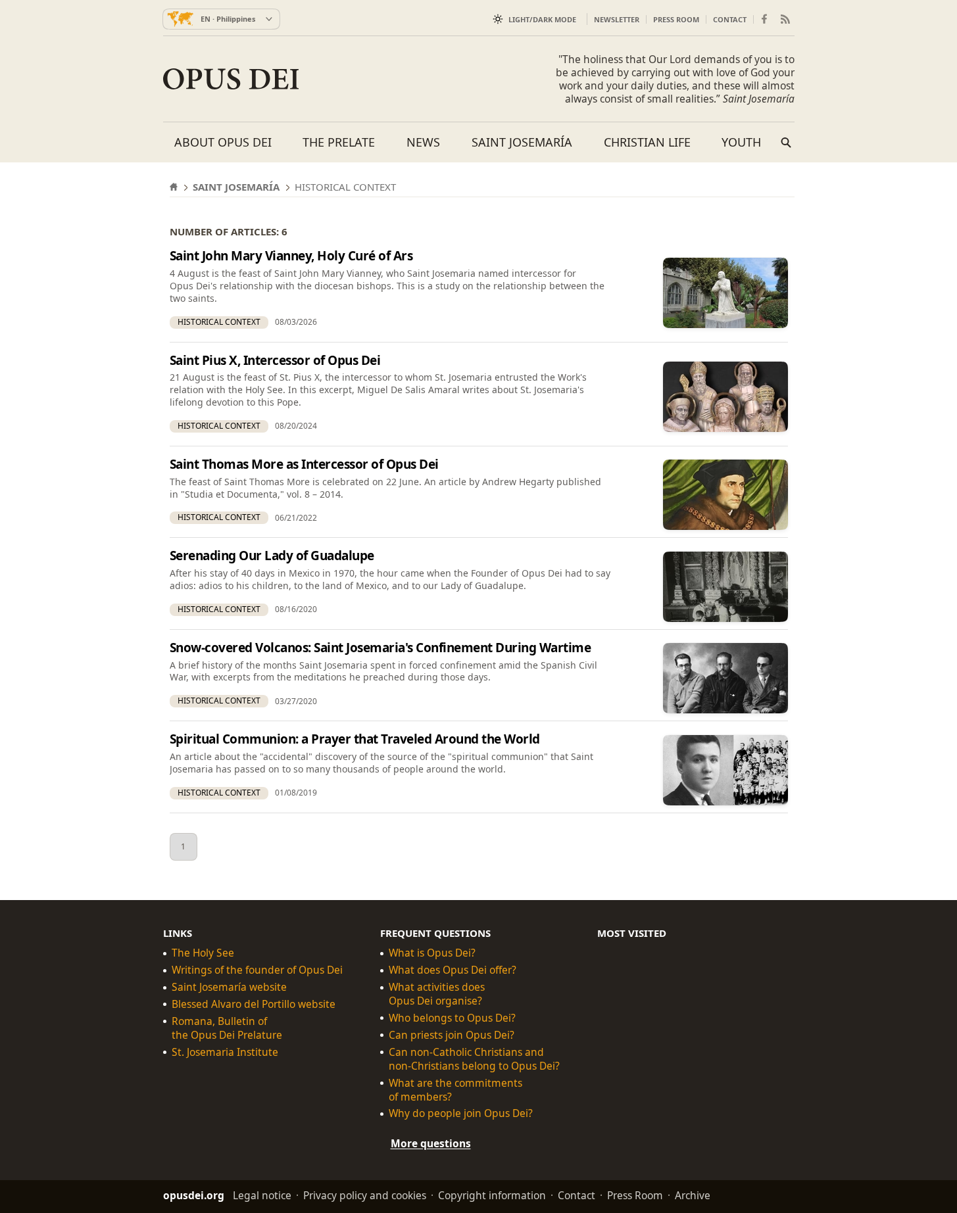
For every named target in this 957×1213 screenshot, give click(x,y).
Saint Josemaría (522, 142)
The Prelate (339, 142)
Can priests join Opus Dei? (451, 1035)
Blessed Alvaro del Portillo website (253, 1004)
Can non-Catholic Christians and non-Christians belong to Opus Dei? (474, 1059)
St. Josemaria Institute (225, 1052)
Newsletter (616, 19)
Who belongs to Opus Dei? (452, 1018)
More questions (431, 1143)
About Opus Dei (223, 142)
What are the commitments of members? (455, 1089)
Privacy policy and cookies (364, 1195)
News (423, 142)
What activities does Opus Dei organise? (437, 994)
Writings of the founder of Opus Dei (257, 970)
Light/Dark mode (542, 19)
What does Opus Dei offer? (452, 970)
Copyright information (492, 1195)
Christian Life (647, 142)
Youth (741, 142)
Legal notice (262, 1195)
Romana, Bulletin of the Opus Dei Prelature (227, 1028)
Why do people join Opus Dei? (461, 1113)
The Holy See (203, 953)
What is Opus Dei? (432, 953)
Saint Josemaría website (229, 987)
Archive (692, 1195)
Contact (730, 19)
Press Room (676, 19)
